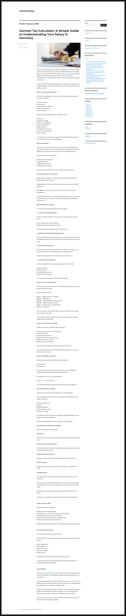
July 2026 (88, 104)
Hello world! (101, 93)
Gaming (88, 128)
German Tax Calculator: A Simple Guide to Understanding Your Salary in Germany (49, 34)
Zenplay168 (87, 136)
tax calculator (47, 573)
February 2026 (89, 110)
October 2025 (89, 116)
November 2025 (89, 115)
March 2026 (89, 109)
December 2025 (89, 113)
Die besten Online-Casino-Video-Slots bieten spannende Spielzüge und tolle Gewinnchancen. (95, 72)
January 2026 (89, 112)
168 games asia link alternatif (91, 48)
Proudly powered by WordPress (34, 609)
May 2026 (88, 106)
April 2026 (88, 107)
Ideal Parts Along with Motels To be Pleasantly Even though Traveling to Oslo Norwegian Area (95, 68)
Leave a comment (23, 47)
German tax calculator (68, 73)
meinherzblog (26, 11)
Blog (20, 45)
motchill (87, 58)
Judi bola (87, 40)
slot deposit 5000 (89, 33)
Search (86, 23)
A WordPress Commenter (91, 93)
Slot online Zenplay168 (90, 143)
